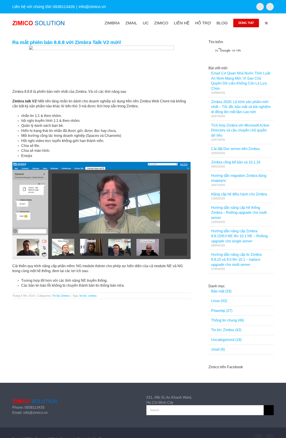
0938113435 (34, 407)
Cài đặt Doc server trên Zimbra (235, 149)
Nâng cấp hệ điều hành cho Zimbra (239, 194)
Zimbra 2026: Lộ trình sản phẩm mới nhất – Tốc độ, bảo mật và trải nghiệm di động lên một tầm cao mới (241, 107)
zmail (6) (218, 349)
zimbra (92, 295)
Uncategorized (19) (226, 340)
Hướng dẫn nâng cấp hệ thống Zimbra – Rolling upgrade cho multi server (239, 213)
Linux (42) (219, 301)
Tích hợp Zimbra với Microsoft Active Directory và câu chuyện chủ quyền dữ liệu (240, 130)
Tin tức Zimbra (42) (226, 330)
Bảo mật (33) (221, 291)
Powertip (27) (221, 311)
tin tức (83, 295)
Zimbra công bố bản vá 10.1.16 (235, 162)
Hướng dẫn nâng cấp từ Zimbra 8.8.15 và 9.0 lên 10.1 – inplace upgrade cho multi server (236, 260)
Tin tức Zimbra (60, 295)
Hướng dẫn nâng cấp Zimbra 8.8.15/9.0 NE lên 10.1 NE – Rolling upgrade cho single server (239, 236)
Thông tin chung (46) (227, 320)
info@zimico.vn (92, 6)
